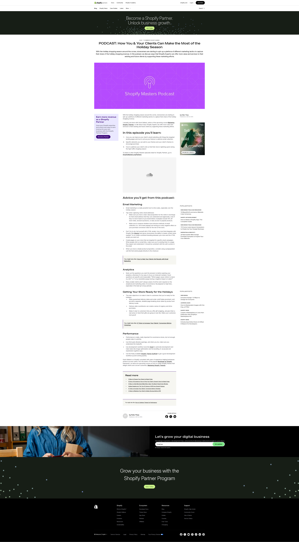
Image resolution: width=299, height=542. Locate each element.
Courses (164, 518)
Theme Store (143, 512)
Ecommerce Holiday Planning (151, 40)
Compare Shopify (167, 512)
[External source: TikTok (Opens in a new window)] (196, 534)
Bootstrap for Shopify (165, 361)
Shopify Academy (131, 3)
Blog (95, 8)
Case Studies (113, 8)
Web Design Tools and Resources (191, 210)
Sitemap (143, 534)
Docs (112, 3)
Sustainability (120, 524)
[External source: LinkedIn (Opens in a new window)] (174, 416)
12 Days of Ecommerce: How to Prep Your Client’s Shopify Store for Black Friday (149, 381)
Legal (124, 534)
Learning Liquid (185, 302)
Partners (141, 518)
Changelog (165, 524)
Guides (164, 515)
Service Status (188, 518)
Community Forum (189, 512)
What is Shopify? (121, 509)
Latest (121, 8)
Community (120, 3)
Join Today (149, 28)
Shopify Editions (121, 512)
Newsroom (120, 521)
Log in (191, 3)
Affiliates (141, 521)
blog (141, 40)
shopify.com (183, 3)
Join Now (200, 3)
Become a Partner (103, 137)
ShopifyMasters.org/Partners (132, 154)
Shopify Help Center (190, 509)
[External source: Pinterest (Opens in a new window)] (203, 534)
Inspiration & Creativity (188, 232)
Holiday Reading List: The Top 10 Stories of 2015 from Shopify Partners (146, 386)
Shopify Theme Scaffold (149, 354)
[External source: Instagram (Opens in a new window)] (192, 534)
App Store (142, 515)
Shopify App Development (189, 217)
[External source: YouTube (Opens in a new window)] (188, 534)
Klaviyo (136, 233)
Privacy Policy (133, 534)
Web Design (184, 295)
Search (201, 8)
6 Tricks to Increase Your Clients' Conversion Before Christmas (144, 388)
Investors (119, 518)
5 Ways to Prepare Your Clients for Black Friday (140, 379)
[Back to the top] (96, 507)
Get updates (218, 444)
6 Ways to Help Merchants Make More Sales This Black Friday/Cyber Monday (148, 384)
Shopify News (103, 8)
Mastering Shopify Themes (156, 365)
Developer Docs (143, 509)
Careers (119, 515)
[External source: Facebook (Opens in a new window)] (166, 416)
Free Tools (165, 521)
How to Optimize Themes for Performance (146, 402)
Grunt (151, 347)
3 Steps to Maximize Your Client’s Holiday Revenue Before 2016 (144, 391)
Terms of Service (115, 534)
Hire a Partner (188, 515)
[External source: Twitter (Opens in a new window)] (170, 416)
